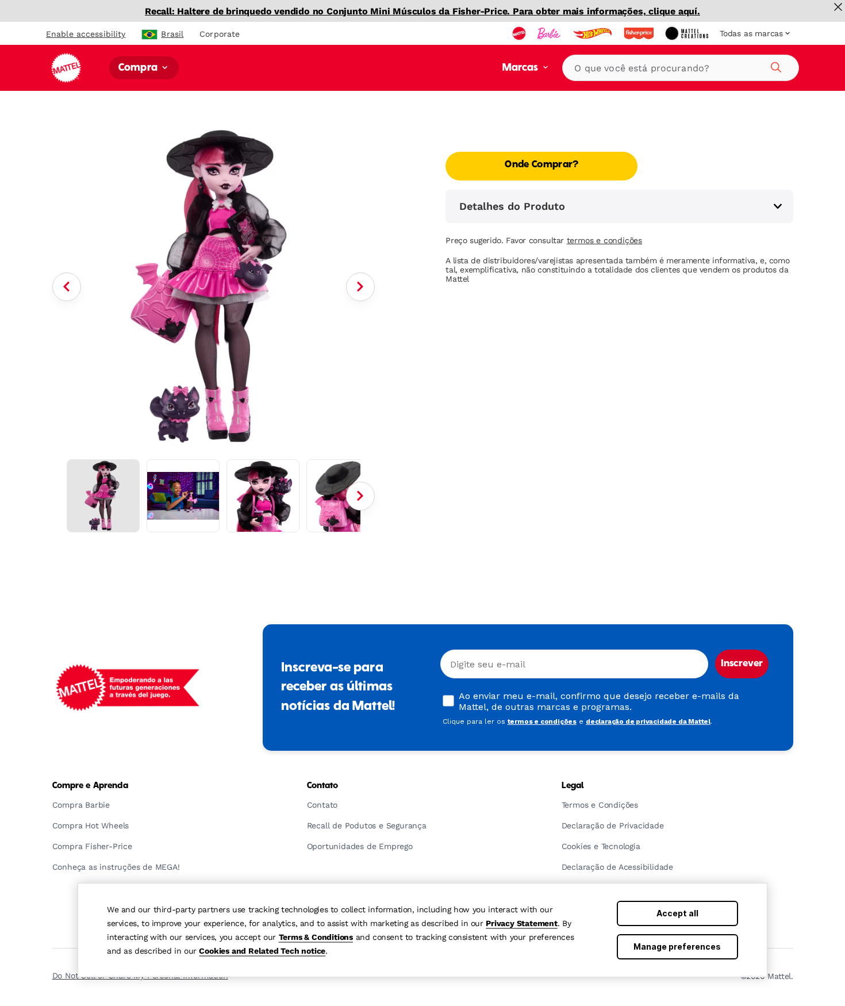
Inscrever (742, 664)
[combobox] (680, 68)
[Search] (774, 65)
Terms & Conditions (316, 937)
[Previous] (66, 286)
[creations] (687, 33)
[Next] (360, 286)
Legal (573, 786)
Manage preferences (677, 946)
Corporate (219, 34)
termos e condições (604, 240)
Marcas (521, 68)
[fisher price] (639, 33)
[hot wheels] (593, 33)
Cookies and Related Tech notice (262, 950)
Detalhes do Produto (512, 206)
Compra (139, 68)
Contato (323, 786)
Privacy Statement (522, 923)
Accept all (677, 913)
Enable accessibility (85, 34)
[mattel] (520, 33)
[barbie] (550, 33)
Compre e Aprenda (90, 786)
